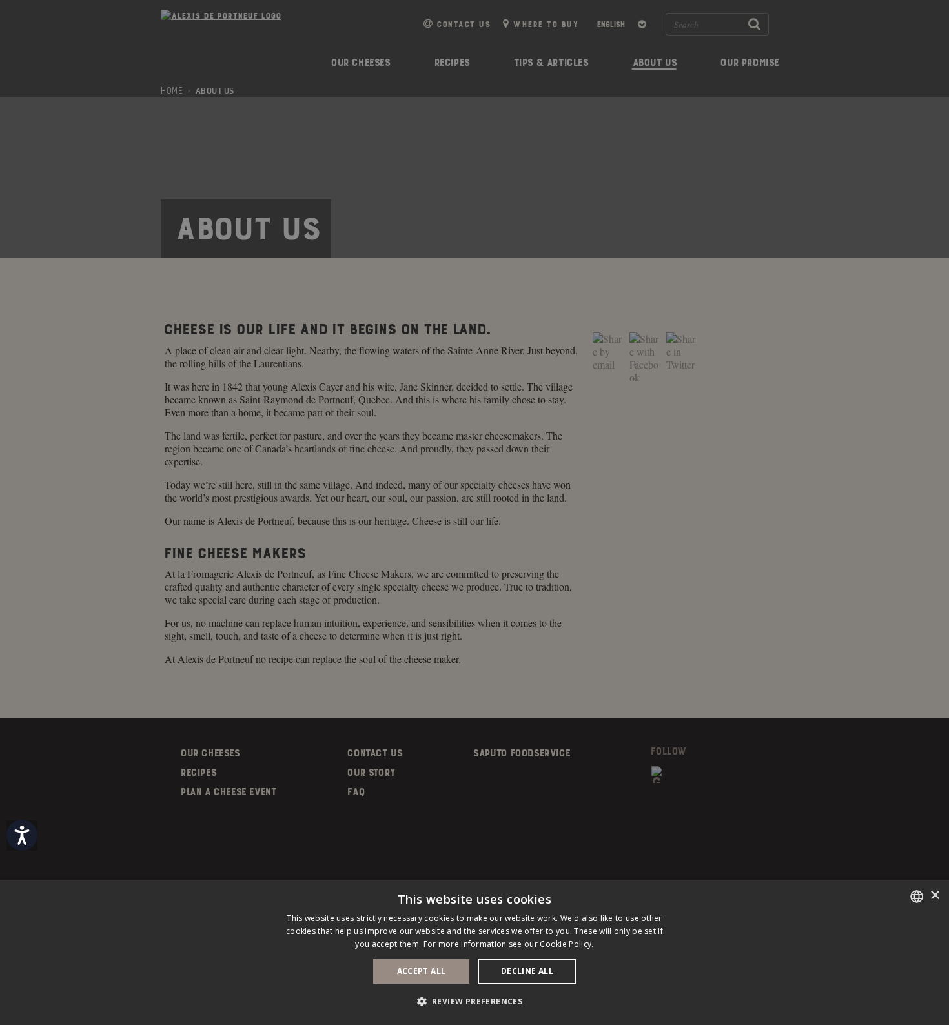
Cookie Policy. (566, 944)
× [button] (934, 895)
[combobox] (916, 896)
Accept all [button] (421, 971)
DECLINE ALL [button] (527, 971)
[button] (475, 1001)
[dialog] (474, 952)
